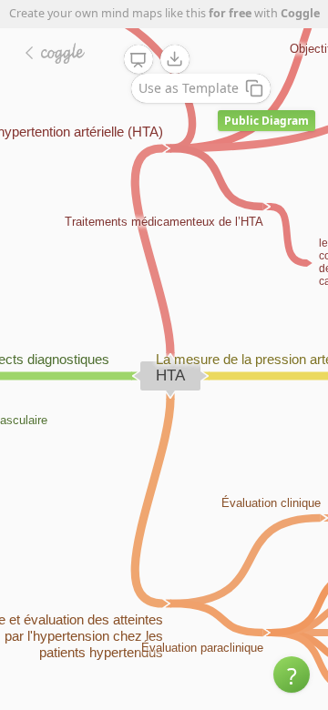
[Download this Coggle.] (175, 59)
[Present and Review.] (138, 60)
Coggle (300, 13)
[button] (291, 674)
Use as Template (188, 87)
